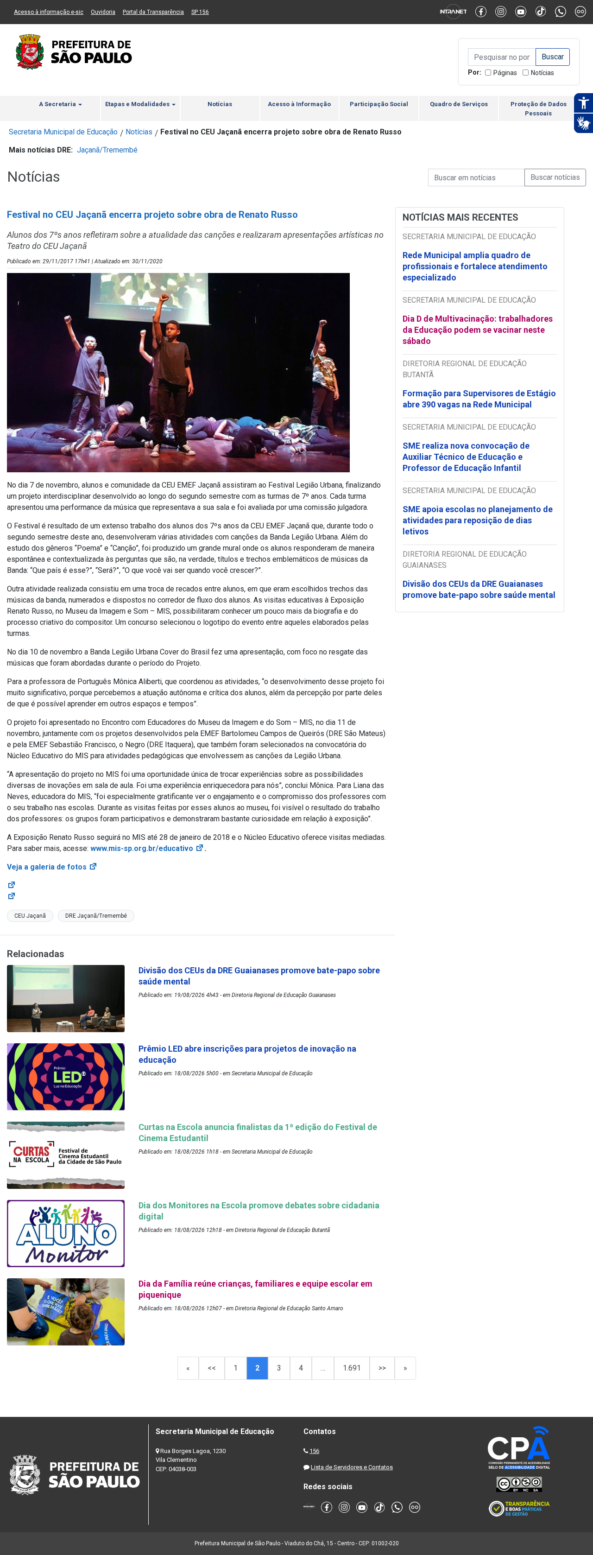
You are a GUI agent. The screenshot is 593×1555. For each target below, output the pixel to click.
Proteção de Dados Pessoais (539, 109)
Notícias (542, 73)
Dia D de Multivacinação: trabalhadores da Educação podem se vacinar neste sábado (478, 330)
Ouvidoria (103, 12)
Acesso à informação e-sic (48, 12)
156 (314, 1450)
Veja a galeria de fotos (52, 867)
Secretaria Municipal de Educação (63, 131)
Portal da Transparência (153, 12)
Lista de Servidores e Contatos (352, 1467)
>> (382, 1368)
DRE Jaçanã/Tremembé (96, 916)
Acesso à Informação (299, 104)
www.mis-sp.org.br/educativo (147, 848)
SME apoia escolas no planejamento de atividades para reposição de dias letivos (478, 520)
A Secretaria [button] (58, 104)
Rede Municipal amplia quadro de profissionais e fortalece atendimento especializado (475, 266)
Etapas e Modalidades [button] (138, 104)
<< (212, 1368)
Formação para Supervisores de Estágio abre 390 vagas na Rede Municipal (479, 398)
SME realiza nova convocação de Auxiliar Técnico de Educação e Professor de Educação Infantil (466, 457)
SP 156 (200, 12)
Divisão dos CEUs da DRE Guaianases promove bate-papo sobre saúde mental (479, 589)
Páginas (505, 73)
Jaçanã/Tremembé (107, 150)
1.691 (352, 1368)
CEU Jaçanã (30, 916)
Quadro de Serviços (459, 104)
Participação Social (379, 104)
